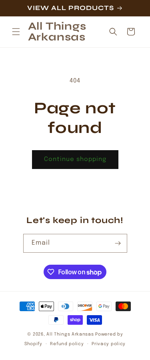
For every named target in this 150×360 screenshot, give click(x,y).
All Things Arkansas (70, 334)
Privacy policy (109, 344)
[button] (16, 31)
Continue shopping (75, 159)
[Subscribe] (118, 243)
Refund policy (67, 344)
